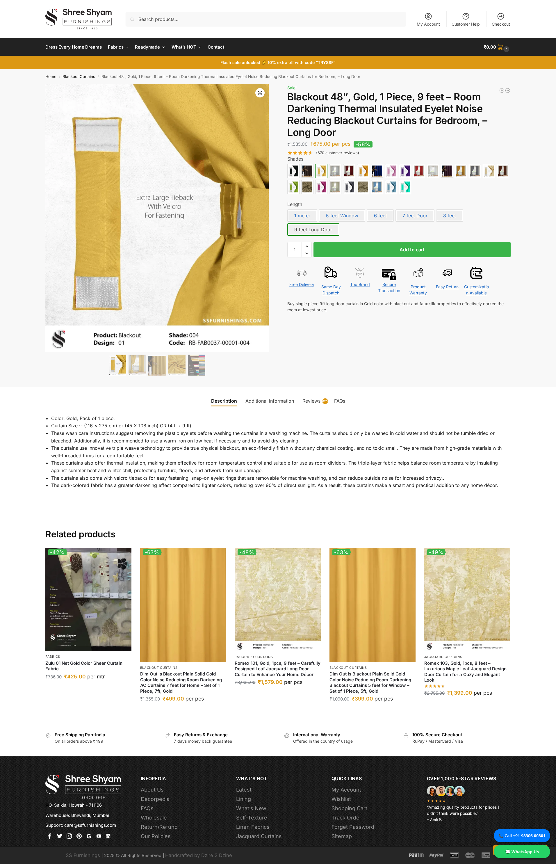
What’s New (251, 808)
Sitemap (342, 836)
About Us (152, 790)
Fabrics (52, 657)
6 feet (380, 216)
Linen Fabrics (253, 827)
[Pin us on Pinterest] (79, 836)
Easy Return (447, 287)
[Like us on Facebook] (49, 836)
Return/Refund (159, 827)
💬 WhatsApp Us (522, 851)
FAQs (147, 808)
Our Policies (156, 836)
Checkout (501, 24)
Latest (244, 790)
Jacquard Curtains (254, 657)
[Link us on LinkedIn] (108, 836)
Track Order (346, 818)
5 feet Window (342, 216)
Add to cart (412, 250)
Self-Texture (251, 818)
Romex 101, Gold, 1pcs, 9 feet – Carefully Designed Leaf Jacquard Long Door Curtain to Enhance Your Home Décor (277, 668)
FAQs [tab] (339, 401)
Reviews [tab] (315, 401)
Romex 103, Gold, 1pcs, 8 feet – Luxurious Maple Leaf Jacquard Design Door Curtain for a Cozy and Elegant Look (465, 671)
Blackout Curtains (79, 76)
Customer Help (466, 24)
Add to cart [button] (88, 689)
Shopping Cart (349, 808)
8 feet (449, 216)
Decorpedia (155, 799)
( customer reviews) (337, 153)
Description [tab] (224, 401)
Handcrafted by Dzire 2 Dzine (198, 855)
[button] (497, 47)
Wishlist (341, 799)
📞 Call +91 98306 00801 (522, 835)
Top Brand (360, 284)
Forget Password (353, 827)
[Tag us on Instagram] (69, 836)
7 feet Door (414, 216)
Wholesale (154, 818)
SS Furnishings (83, 855)
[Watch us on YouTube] (99, 836)
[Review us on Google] (89, 836)
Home (50, 76)
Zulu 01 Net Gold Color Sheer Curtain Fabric (83, 666)
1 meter (302, 216)
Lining (243, 799)
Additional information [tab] (269, 401)
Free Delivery (301, 284)
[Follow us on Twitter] (59, 836)
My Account (428, 24)
